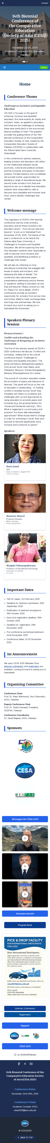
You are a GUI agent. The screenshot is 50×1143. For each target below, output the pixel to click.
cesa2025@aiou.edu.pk (25, 1110)
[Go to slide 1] (24, 61)
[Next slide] (45, 35)
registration (33, 666)
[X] (25, 1063)
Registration (25, 1014)
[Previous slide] (4, 35)
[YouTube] (31, 1063)
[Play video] (25, 838)
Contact (44, 3)
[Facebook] (18, 1063)
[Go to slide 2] (27, 61)
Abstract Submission (25, 1008)
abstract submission (13, 666)
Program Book (25, 925)
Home (43, 67)
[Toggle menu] (4, 67)
